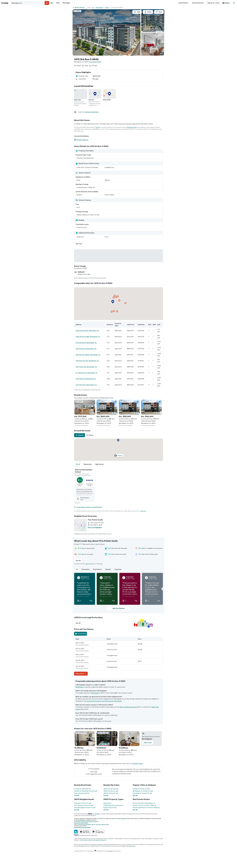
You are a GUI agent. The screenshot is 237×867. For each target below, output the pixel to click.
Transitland (97, 813)
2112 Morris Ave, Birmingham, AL (86, 343)
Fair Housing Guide (97, 838)
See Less (80, 244)
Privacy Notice (148, 838)
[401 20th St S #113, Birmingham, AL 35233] (129, 738)
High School (99, 464)
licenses (123, 818)
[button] (47, 3)
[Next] (161, 412)
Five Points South (95, 62)
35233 (107, 7)
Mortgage (66, 3)
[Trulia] (76, 831)
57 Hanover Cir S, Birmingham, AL (86, 373)
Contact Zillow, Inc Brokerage (82, 827)
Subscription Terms (136, 838)
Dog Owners (97, 569)
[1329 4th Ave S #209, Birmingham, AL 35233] (151, 407)
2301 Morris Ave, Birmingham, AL (86, 367)
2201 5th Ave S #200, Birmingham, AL (88, 355)
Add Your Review (118, 608)
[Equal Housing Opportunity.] (95, 851)
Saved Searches (198, 3)
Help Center (110, 851)
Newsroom (110, 838)
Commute (117, 569)
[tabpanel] (118, 656)
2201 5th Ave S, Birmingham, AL (86, 349)
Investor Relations (119, 838)
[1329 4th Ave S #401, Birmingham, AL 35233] (84, 407)
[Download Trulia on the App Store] (84, 831)
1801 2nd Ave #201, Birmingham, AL (87, 330)
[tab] (79, 435)
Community (85, 569)
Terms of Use (127, 838)
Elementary (88, 464)
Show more (80, 673)
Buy (52, 3)
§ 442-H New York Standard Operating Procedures (86, 821)
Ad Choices (155, 838)
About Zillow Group (87, 838)
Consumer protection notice (102, 824)
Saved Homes (183, 3)
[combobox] (29, 3)
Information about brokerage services (86, 824)
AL (93, 7)
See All (79, 560)
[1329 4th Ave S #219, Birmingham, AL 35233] (107, 407)
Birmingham (99, 7)
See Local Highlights (95, 527)
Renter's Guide (138, 763)
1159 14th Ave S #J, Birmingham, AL (87, 361)
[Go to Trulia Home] (5, 3)
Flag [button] (90, 600)
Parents (108, 569)
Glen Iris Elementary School (129, 707)
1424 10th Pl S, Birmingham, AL (86, 379)
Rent (58, 3)
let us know (132, 846)
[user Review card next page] (162, 588)
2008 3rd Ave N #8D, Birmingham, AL (88, 336)
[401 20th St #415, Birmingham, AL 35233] (107, 738)
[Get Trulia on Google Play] (98, 831)
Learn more (143, 511)
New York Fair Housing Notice (81, 823)
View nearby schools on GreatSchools (89, 507)
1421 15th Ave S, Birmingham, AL (86, 385)
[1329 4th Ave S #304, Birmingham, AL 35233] (84, 738)
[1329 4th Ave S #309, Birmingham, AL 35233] (129, 407)
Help (143, 838)
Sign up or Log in (213, 3)
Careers (105, 838)
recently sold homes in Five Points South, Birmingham (104, 701)
